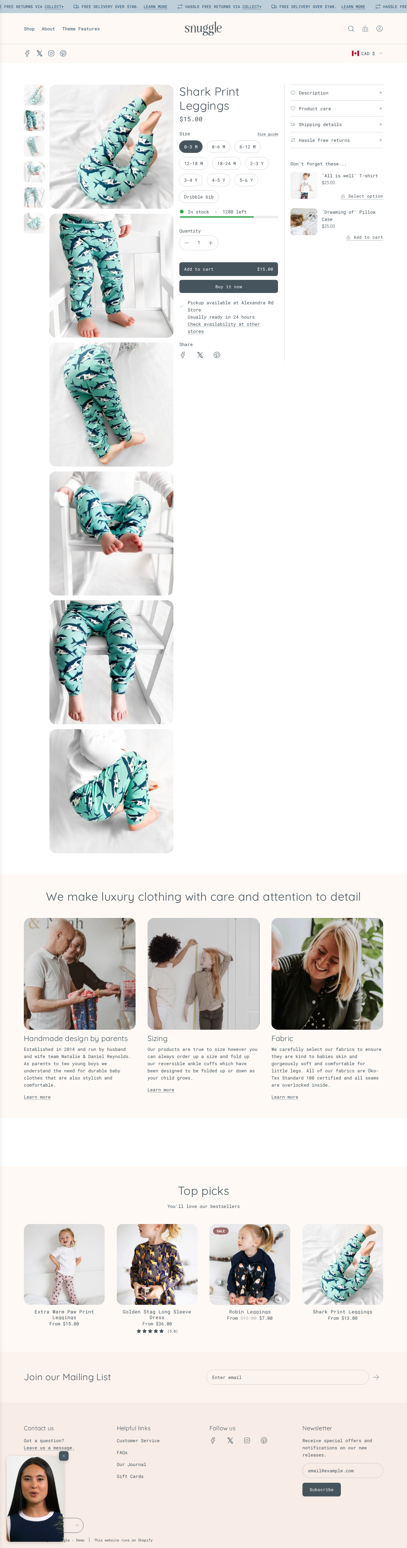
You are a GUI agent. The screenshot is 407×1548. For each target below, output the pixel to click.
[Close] (64, 1456)
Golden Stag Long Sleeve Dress (157, 1314)
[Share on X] (200, 356)
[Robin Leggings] (250, 1264)
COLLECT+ (52, 6)
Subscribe (322, 1489)
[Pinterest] (63, 53)
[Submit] (376, 1377)
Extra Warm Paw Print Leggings (64, 1314)
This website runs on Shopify (123, 1540)
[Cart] (365, 28)
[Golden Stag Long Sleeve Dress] (157, 1264)
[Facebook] (27, 53)
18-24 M (226, 163)
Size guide (267, 133)
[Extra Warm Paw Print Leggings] (64, 1264)
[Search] (351, 28)
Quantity (190, 231)
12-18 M (193, 163)
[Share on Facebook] (183, 356)
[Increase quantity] (211, 243)
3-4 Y (191, 180)
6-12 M (248, 147)
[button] (35, 1499)
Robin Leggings (250, 1311)
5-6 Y (246, 180)
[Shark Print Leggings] (342, 1264)
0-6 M (218, 147)
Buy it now (228, 286)
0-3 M (191, 147)
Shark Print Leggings (342, 1311)
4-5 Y (218, 180)
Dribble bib (199, 197)
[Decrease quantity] (187, 243)
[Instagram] (51, 53)
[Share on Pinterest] (217, 356)
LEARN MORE (154, 6)
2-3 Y (257, 163)
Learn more (37, 1097)
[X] (39, 53)
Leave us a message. (49, 1448)
